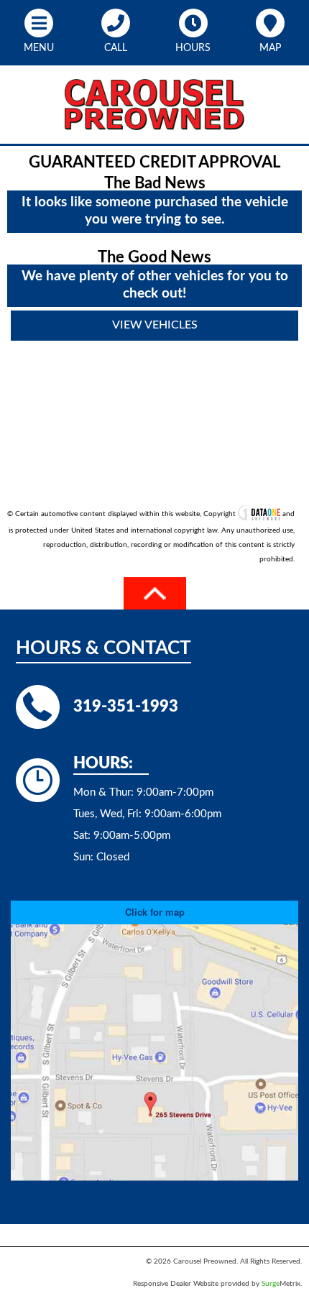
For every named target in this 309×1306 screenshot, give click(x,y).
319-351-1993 (125, 706)
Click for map (155, 912)
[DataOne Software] (259, 514)
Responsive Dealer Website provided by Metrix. (217, 1283)
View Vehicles (155, 325)
